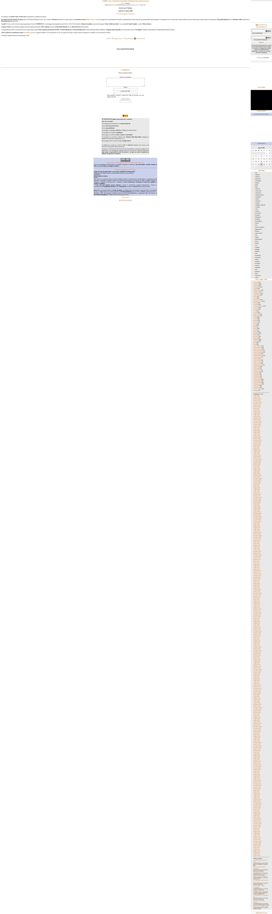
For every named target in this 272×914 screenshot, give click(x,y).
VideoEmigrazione (258, 365)
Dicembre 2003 (257, 422)
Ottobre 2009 (256, 534)
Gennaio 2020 (257, 730)
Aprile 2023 (256, 792)
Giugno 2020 (256, 738)
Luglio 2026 (256, 854)
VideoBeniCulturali (258, 355)
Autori (147, 1)
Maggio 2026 (256, 851)
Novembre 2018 (257, 707)
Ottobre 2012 (256, 591)
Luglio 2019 (256, 720)
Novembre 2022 (257, 784)
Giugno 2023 (256, 795)
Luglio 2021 (256, 758)
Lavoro (255, 323)
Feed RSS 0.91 (262, 25)
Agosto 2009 (256, 531)
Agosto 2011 (256, 569)
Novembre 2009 (257, 535)
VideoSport (256, 385)
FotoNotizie (116, 1)
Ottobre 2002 (256, 400)
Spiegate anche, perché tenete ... (261, 891)
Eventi (255, 317)
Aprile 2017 (256, 677)
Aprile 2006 (256, 467)
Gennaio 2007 (257, 481)
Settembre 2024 (257, 819)
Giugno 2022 (256, 776)
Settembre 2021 (257, 761)
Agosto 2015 (256, 645)
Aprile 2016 (256, 658)
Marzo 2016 (256, 656)
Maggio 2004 (256, 430)
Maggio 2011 (256, 564)
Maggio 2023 (256, 793)
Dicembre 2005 (257, 461)
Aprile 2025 (256, 830)
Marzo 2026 (256, 847)
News (110, 1)
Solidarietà (256, 339)
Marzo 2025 (256, 828)
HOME (105, 1)
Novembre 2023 (257, 803)
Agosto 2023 (256, 798)
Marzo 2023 (256, 790)
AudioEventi (256, 292)
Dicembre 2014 (257, 632)
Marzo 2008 (256, 504)
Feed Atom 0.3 (262, 27)
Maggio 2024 (256, 812)
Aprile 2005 (256, 448)
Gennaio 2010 (257, 539)
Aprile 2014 (256, 620)
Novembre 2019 (257, 726)
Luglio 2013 (256, 605)
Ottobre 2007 (256, 496)
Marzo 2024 (256, 809)
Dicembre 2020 (257, 747)
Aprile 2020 (256, 734)
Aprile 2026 (256, 849)
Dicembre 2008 (257, 518)
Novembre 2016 (257, 669)
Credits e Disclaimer (125, 200)
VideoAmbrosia (257, 349)
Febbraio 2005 (257, 445)
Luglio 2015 (256, 644)
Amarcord (256, 282)
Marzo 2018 (256, 695)
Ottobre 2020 (256, 744)
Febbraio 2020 (257, 731)
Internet (255, 320)
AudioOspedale (257, 293)
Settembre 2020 (257, 742)
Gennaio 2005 (257, 443)
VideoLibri (256, 373)
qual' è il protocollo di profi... (260, 876)
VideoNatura (256, 377)
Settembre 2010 (257, 551)
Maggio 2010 (256, 545)
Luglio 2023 (256, 796)
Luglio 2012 (256, 586)
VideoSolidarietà (257, 382)
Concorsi (255, 309)
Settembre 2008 (257, 513)
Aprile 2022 (256, 773)
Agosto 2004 (256, 435)
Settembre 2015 (257, 647)
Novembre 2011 (257, 574)
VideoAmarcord (257, 346)
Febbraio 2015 (257, 636)
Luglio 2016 (256, 663)
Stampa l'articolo (118, 38)
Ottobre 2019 (256, 725)
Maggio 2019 (256, 717)
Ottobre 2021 (256, 763)
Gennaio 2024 (257, 806)
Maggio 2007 (256, 488)
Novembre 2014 (257, 631)
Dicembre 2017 (257, 690)
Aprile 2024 (256, 811)
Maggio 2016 (256, 660)
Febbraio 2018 (257, 693)
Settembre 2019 (257, 723)
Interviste (255, 322)
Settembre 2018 (257, 704)
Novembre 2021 (257, 765)
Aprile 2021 (256, 753)
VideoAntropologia (258, 350)
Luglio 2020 (256, 739)
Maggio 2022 (256, 774)
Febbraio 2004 (257, 426)
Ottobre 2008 (256, 515)
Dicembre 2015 (257, 652)
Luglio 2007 (256, 491)
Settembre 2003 (257, 418)
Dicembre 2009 (257, 537)
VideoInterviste (257, 371)
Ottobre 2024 (256, 820)
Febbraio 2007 (257, 483)
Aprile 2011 (256, 562)
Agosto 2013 (256, 607)
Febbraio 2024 (257, 808)
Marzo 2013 (256, 599)
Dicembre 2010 (257, 556)
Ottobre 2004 (256, 438)
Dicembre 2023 (257, 804)
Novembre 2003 (257, 421)
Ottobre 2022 (256, 782)
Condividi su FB (140, 38)
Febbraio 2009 (257, 521)
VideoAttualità (257, 354)
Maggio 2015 (256, 640)
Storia (254, 344)
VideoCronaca (257, 363)
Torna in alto (125, 197)
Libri (254, 325)
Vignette (255, 390)
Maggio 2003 (256, 411)
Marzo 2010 (256, 542)
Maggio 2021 (256, 755)
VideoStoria (256, 387)
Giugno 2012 (256, 585)
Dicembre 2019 (257, 728)
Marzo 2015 (256, 637)
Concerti (137, 5)
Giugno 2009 (256, 527)
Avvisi (255, 298)
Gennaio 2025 (257, 825)
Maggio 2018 (256, 698)
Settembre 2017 (257, 685)
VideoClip (256, 358)
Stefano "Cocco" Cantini (93, 19)
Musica (255, 331)
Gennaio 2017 (257, 672)
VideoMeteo (256, 374)
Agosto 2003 (256, 416)
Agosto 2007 (256, 492)
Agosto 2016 (256, 664)
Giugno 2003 (256, 413)
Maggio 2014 (256, 621)
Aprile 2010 (256, 543)
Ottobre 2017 (256, 687)
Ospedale (255, 333)
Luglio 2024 (256, 815)
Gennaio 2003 (257, 405)
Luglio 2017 (256, 682)
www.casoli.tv (261, 87)
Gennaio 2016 (257, 653)
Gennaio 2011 (257, 558)
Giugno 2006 (256, 470)
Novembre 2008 (257, 516)
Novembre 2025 (257, 841)
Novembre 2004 (257, 440)
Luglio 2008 (256, 510)
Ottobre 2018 (256, 706)
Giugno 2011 (256, 566)
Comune (255, 304)
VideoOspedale (257, 379)
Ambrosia (255, 285)
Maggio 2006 (256, 469)
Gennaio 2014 (257, 615)
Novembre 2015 (257, 650)
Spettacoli (255, 341)
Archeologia (256, 287)
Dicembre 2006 (257, 480)
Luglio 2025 (256, 835)
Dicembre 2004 (257, 442)
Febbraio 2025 (257, 827)
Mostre (255, 328)
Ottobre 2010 (256, 553)
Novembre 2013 (257, 612)
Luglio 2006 (256, 472)
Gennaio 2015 (257, 634)
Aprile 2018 (256, 696)
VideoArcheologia (258, 352)
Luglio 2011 (256, 567)
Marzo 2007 (256, 484)
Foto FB (255, 319)
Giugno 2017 (256, 680)
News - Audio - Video (261, 279)
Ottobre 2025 (256, 839)
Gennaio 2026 (257, 844)
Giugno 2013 (256, 604)
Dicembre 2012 (257, 594)
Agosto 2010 (256, 550)
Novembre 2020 (257, 745)
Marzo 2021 (256, 752)
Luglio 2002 (256, 395)
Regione (255, 338)
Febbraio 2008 (257, 502)
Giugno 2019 (256, 718)
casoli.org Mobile (261, 111)
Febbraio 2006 (257, 464)
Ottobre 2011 (256, 572)
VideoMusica (256, 376)
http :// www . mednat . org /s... (261, 906)
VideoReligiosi (257, 381)
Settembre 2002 (257, 399)
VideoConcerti (257, 360)
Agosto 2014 (256, 626)
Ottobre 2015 (256, 648)
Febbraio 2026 (257, 846)
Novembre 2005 (257, 459)
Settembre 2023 (257, 800)
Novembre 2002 (257, 402)
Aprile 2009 (256, 524)
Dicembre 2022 (257, 785)
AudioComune (257, 290)
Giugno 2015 (256, 642)
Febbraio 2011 (257, 559)
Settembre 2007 (257, 494)
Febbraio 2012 (257, 578)
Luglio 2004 (256, 434)
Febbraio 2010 (257, 540)
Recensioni (256, 336)
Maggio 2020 (256, 736)
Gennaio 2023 (257, 787)
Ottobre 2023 (256, 801)
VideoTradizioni (257, 389)
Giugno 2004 (256, 432)
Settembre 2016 (257, 666)
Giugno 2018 (256, 699)
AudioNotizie (131, 1)
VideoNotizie (123, 1)
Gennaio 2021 (257, 749)
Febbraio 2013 (257, 597)
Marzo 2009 (256, 523)
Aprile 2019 (256, 715)
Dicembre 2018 (257, 709)
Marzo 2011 (256, 561)
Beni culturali (256, 299)
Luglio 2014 (256, 625)
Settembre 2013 (257, 609)
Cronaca (255, 312)
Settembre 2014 (257, 628)
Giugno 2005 (256, 451)
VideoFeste (256, 368)
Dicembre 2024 (257, 823)
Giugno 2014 (256, 623)
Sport (254, 342)
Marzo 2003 (256, 408)
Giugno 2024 (256, 814)
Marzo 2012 (256, 580)
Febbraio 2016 (257, 655)
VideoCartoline (257, 357)
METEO (261, 42)
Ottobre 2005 (256, 457)
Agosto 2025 (256, 836)
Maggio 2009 (256, 526)
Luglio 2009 (256, 529)
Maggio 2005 (256, 449)
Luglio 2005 (256, 453)
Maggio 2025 (256, 831)
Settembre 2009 (257, 532)
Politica (255, 334)
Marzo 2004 (256, 427)
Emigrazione (256, 315)
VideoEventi (256, 366)
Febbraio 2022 (257, 769)
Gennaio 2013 (257, 596)
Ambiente (255, 284)
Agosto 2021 (256, 760)
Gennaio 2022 (257, 768)
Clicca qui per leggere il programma (125, 14)
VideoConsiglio (257, 362)
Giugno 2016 (256, 661)
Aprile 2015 (256, 639)
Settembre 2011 (257, 570)
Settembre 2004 (257, 437)
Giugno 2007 (256, 489)
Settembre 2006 (257, 475)
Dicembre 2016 (257, 671)
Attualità (255, 288)
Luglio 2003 (256, 414)
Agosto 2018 (256, 703)
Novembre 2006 (257, 478)
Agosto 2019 (256, 722)
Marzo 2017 (256, 675)
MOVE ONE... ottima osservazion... (259, 886)
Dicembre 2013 (257, 613)
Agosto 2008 (256, 512)
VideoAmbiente (257, 347)
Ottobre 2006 (256, 477)
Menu (254, 327)
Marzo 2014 (256, 618)
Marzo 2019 (256, 714)
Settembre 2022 (257, 780)
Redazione (113, 5)
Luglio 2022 (256, 777)
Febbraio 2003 (257, 407)
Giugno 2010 (256, 547)
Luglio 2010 (256, 548)
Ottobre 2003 (256, 419)
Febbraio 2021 (257, 750)
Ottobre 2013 (256, 610)
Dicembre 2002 (257, 403)
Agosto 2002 (256, 397)
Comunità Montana (258, 306)
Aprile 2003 (256, 410)
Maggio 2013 (256, 602)
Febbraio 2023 (257, 788)
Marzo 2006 (256, 465)
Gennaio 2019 (257, 710)
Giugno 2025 (256, 833)
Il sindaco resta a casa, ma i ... (260, 872)
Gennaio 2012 (257, 577)
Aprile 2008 (256, 505)
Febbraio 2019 (257, 712)
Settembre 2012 (257, 590)
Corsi (254, 311)
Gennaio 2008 (257, 500)
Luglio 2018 (256, 701)
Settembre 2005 (257, 456)
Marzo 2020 (256, 733)
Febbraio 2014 (257, 617)
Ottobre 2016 (256, 667)
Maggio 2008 (256, 507)
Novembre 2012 (257, 593)
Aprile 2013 (256, 601)
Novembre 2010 (257, 555)
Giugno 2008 (256, 508)
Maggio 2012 (256, 583)
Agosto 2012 (256, 588)
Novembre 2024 (257, 822)
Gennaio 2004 (257, 424)
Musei (255, 330)
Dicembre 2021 (257, 766)
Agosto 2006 (256, 473)
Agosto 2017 (256, 683)
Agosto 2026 (256, 855)
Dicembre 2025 (257, 843)
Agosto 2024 (256, 817)
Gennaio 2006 (257, 462)
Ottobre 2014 (256, 629)
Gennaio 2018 (257, 691)
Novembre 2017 (257, 688)
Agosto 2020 (256, 741)
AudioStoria (256, 295)
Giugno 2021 (256, 757)
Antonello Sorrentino (29, 32)
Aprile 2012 (256, 582)
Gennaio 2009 (257, 519)
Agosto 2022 (256, 779)
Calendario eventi (257, 301)
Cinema (255, 303)
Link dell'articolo (129, 38)
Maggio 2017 (256, 679)
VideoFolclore (257, 369)
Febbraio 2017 (257, 674)
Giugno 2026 (256, 852)
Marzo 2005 (256, 446)
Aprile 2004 (256, 429)
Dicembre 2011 (257, 575)
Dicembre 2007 (257, 499)
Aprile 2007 (256, 486)
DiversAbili (256, 314)
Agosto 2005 (256, 454)
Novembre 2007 (257, 497)
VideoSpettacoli (257, 384)
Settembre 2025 (257, 838)
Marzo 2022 (256, 771)
